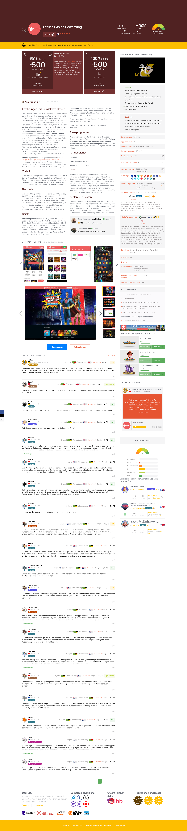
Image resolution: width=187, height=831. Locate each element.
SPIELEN (157, 347)
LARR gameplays (155, 498)
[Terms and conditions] (45, 813)
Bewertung (144, 347)
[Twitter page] (86, 797)
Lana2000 (31, 651)
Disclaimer (65, 825)
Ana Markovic (31, 102)
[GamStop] (86, 813)
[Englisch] (90, 362)
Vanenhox (31, 521)
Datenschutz (77, 825)
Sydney (30, 737)
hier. (92, 45)
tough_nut (158, 516)
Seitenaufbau (120, 825)
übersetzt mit (97, 362)
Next (116, 264)
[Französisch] (62, 568)
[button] (162, 490)
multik (30, 695)
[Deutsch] (74, 362)
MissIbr (30, 459)
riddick (30, 360)
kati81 (30, 673)
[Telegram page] (73, 797)
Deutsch (132, 250)
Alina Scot (136, 525)
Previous (21, 264)
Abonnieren (58, 347)
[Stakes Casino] (142, 328)
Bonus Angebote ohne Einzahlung (46, 160)
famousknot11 (33, 420)
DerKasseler (32, 629)
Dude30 (31, 382)
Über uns (25, 805)
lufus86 (30, 543)
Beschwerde (81, 347)
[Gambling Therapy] (75, 813)
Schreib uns (38, 805)
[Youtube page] (86, 804)
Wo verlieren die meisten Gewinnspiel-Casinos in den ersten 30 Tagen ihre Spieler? (145, 521)
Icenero (30, 717)
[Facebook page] (79, 797)
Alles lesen (111, 355)
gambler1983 (32, 585)
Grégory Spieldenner (35, 565)
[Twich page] (73, 804)
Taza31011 (31, 437)
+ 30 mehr (132, 199)
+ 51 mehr (142, 224)
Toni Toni (31, 402)
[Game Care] (28, 813)
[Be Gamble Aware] (61, 813)
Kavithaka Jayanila (139, 508)
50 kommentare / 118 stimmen (158, 33)
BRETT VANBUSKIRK (139, 489)
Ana (89, 229)
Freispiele (26, 160)
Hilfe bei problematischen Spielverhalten (99, 825)
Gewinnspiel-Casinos (137, 486)
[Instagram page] (79, 804)
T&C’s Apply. (72, 61)
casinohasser (32, 607)
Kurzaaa (31, 503)
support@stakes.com (137, 320)
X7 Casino (139, 151)
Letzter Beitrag (152, 495)
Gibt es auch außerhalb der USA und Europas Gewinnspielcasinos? (142, 504)
